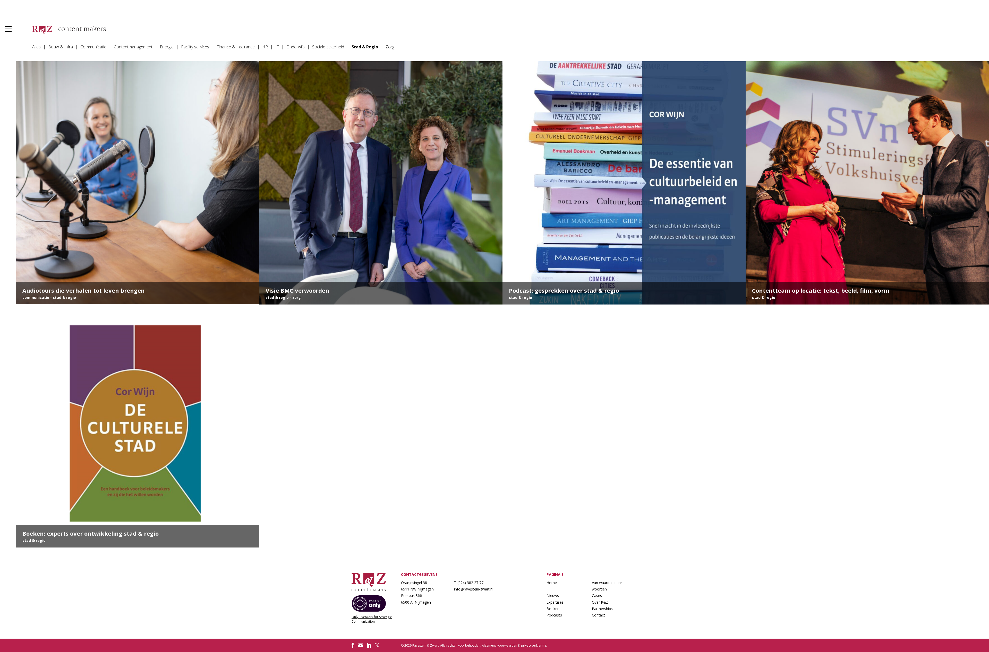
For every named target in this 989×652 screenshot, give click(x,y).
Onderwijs (295, 47)
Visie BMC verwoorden (380, 183)
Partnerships (602, 608)
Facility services (195, 47)
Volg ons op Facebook (353, 645)
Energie (167, 47)
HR (265, 47)
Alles (36, 47)
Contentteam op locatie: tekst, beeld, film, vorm (867, 183)
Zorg (390, 47)
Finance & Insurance (236, 47)
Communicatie (93, 47)
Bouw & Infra (60, 47)
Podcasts (554, 615)
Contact (598, 615)
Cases (597, 595)
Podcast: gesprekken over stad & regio (624, 183)
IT (277, 47)
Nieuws (553, 595)
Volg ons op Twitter (377, 645)
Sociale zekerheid (328, 47)
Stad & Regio (365, 47)
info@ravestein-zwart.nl (473, 589)
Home (552, 582)
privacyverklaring (533, 645)
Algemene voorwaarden (499, 645)
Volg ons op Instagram (360, 645)
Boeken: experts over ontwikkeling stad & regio (137, 425)
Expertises (555, 602)
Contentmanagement (133, 47)
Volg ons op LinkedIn (369, 645)
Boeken (553, 608)
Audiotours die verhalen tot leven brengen (137, 183)
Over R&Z (600, 602)
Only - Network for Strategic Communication (372, 619)
